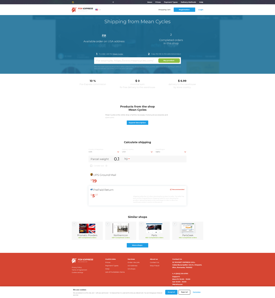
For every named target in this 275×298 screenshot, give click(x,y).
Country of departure (96, 149)
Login (200, 10)
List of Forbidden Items (115, 272)
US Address (132, 266)
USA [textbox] (90, 152)
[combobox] (104, 151)
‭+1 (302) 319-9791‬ (181, 274)
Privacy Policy (77, 267)
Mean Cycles (118, 54)
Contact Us (154, 262)
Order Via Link (134, 262)
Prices (158, 2)
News (149, 2)
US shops (131, 269)
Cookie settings (77, 272)
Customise (196, 292)
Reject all (184, 292)
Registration (184, 10)
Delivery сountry (128, 149)
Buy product (168, 60)
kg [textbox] (126, 158)
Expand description (137, 123)
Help (201, 2)
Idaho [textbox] (158, 152)
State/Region (160, 149)
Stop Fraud (154, 266)
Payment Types (171, 2)
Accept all (171, 292)
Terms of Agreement (79, 270)
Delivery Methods (188, 2)
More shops (137, 245)
